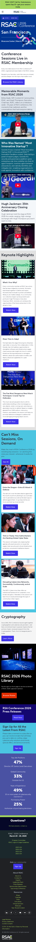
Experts (18, 880)
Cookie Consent (7, 923)
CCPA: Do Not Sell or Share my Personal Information (15, 928)
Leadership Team (18, 882)
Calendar (18, 897)
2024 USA (19, 849)
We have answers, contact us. (18, 826)
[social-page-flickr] (25, 913)
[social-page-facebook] (11, 913)
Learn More (7, 638)
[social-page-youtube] (20, 913)
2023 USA (19, 851)
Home (7, 18)
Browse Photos (9, 695)
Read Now (18, 718)
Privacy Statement (8, 921)
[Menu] (2, 12)
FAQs (18, 899)
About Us (18, 876)
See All (6, 462)
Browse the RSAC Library (13, 82)
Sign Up (18, 748)
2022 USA (19, 853)
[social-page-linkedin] (7, 913)
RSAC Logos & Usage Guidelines (19, 842)
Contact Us (18, 878)
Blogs (18, 895)
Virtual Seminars (18, 903)
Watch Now (10, 310)
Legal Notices (6, 919)
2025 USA (19, 847)
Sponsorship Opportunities (18, 886)
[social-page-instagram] (29, 913)
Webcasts (18, 906)
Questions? (34, 471)
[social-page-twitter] (16, 913)
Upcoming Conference (18, 888)
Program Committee (18, 840)
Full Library (18, 901)
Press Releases (18, 884)
